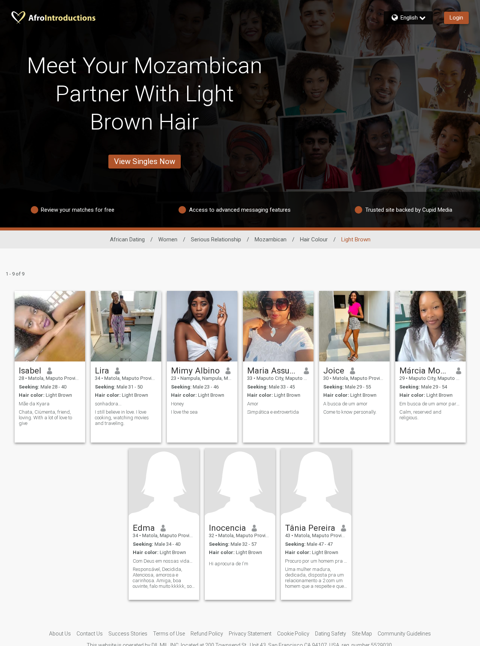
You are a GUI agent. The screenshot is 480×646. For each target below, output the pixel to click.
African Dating (127, 239)
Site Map (362, 634)
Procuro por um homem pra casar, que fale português (316, 561)
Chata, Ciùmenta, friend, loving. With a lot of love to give (45, 417)
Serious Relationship (216, 239)
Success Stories (127, 634)
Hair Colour (314, 239)
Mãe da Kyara (34, 404)
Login (456, 17)
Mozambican (270, 239)
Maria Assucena (272, 370)
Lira (102, 370)
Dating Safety (330, 634)
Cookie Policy (293, 634)
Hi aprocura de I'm (228, 563)
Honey (177, 404)
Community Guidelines (404, 634)
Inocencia (227, 528)
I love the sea (184, 412)
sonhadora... (108, 404)
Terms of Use (169, 634)
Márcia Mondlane (425, 370)
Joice (333, 370)
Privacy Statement (250, 634)
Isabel (30, 370)
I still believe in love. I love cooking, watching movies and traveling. (122, 417)
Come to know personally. (349, 412)
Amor (252, 404)
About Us (60, 634)
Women (167, 239)
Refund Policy (206, 634)
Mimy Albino (195, 370)
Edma (144, 528)
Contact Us (89, 634)
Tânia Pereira (310, 528)
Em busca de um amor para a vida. (430, 404)
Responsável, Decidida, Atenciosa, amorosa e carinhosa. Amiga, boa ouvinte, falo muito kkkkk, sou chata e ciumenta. (163, 577)
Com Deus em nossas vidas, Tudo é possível (164, 561)
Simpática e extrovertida (273, 412)
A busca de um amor (345, 404)
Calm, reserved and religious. (420, 414)
